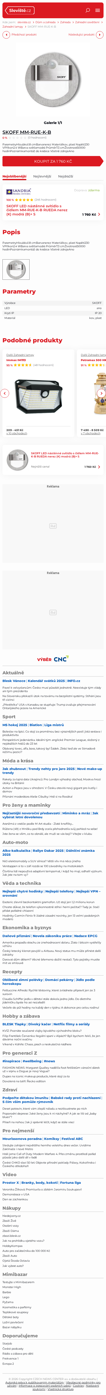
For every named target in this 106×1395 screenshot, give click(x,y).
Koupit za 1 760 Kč (53, 161)
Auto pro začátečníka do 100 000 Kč (26, 1251)
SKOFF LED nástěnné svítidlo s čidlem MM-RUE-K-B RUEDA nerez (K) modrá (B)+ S (36, 210)
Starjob (7, 1343)
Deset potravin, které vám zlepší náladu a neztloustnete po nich (44, 1108)
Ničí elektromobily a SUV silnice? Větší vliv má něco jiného (41, 861)
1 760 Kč (89, 214)
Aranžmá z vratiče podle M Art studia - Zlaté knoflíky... (37, 823)
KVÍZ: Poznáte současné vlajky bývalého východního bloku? (42, 1030)
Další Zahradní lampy (20, 355)
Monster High (11, 1287)
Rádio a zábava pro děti (17, 1353)
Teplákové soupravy (15, 1312)
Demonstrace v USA (15, 1194)
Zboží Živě (9, 1220)
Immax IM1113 (16, 360)
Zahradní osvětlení (87, 22)
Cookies (78, 1385)
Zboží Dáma (10, 1231)
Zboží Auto (9, 1255)
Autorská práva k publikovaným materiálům (34, 1382)
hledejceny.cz (11, 1216)
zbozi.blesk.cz (11, 1236)
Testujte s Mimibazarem (18, 1282)
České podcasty (12, 1348)
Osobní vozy (10, 1225)
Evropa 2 (8, 1363)
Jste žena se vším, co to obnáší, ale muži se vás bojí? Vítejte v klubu (47, 834)
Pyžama (7, 1302)
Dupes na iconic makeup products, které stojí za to (36, 1076)
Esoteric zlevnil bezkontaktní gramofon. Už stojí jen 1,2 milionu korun (48, 902)
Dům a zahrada (45, 22)
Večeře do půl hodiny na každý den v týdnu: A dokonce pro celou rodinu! (50, 1007)
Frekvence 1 (10, 1358)
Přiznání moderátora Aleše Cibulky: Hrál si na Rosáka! (37, 796)
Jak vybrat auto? (13, 1266)
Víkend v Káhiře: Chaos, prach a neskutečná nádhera (36, 1044)
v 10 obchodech (16, 433)
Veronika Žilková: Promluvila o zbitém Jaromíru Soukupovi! (42, 1189)
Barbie (6, 1292)
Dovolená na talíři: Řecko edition (24, 1081)
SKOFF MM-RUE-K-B (26, 132)
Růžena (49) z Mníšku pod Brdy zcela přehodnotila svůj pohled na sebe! (50, 829)
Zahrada (65, 22)
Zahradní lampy (12, 26)
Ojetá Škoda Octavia (16, 1260)
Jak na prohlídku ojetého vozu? (23, 1240)
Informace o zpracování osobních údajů (45, 1385)
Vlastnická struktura (60, 1389)
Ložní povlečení (12, 1322)
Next (101, 393)
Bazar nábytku (11, 1327)
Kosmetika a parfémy (16, 1307)
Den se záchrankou (15, 1199)
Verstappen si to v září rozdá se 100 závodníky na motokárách (42, 866)
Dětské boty (10, 1317)
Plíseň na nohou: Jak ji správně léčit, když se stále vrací (38, 1122)
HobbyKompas (12, 1246)
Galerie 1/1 (53, 123)
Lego (5, 1297)
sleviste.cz (24, 22)
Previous (4, 393)
